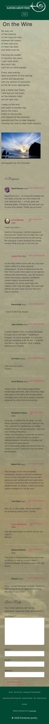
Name (8, 649)
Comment (10, 616)
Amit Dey (33, 711)
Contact (24, 704)
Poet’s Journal (41, 698)
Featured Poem (27, 698)
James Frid (16, 256)
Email (8, 660)
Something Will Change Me (12, 698)
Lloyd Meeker (17, 220)
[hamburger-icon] (25, 14)
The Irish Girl (18, 692)
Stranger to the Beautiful (31, 692)
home (11, 692)
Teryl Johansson (19, 524)
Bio (35, 698)
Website (8, 670)
